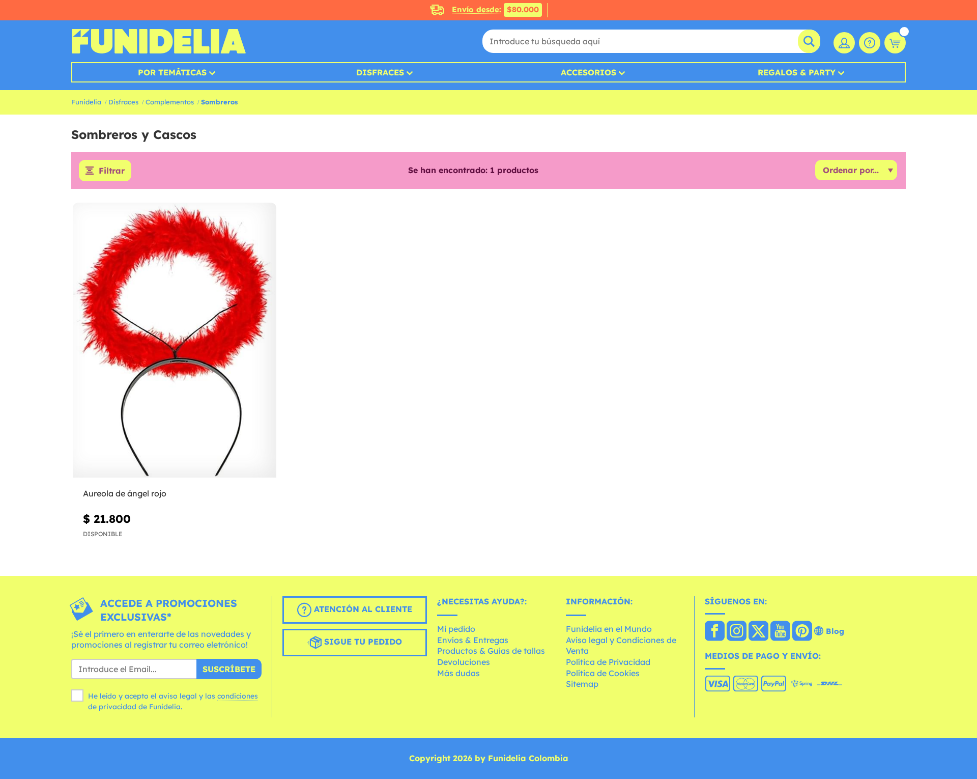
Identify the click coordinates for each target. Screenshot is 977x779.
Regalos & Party (797, 72)
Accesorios (588, 72)
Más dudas (458, 673)
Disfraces (380, 72)
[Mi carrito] (895, 42)
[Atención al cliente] (869, 42)
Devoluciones (463, 662)
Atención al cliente (361, 609)
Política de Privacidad (608, 662)
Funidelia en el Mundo (609, 629)
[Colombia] (715, 632)
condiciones (237, 696)
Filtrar (112, 170)
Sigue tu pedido (362, 641)
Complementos (170, 102)
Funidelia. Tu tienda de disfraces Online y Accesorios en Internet (158, 41)
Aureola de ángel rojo (124, 493)
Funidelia (86, 102)
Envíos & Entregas (472, 640)
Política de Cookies (603, 673)
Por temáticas (172, 72)
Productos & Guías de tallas (491, 651)
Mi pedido (456, 629)
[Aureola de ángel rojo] (174, 340)
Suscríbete (229, 669)
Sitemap (582, 684)
